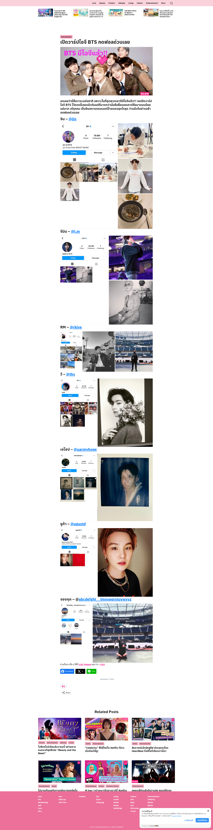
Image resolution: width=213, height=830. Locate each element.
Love (94, 3)
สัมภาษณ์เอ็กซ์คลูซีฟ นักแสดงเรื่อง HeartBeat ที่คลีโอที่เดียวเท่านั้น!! (150, 749)
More (163, 3)
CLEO (102, 664)
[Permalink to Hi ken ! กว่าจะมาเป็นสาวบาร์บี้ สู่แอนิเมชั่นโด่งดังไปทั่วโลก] (106, 771)
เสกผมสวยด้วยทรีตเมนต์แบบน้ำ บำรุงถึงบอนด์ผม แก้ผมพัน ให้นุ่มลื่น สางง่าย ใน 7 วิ (96, 14)
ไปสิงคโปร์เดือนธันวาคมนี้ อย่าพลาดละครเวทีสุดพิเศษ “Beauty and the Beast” (57, 750)
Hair (60, 796)
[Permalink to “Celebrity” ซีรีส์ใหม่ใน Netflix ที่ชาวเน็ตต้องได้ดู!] (106, 728)
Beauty (102, 3)
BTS (63, 686)
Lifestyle (121, 3)
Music (54, 786)
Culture (140, 3)
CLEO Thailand (84, 664)
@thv (70, 374)
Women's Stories (112, 786)
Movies (101, 786)
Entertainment (152, 3)
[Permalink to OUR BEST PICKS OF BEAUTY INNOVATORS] (115, 12)
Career (116, 799)
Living (130, 3)
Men (39, 811)
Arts (132, 799)
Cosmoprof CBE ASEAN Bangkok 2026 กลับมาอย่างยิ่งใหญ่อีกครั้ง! (61, 14)
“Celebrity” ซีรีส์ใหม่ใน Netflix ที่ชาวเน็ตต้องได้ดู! (104, 749)
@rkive (76, 327)
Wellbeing (117, 808)
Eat (97, 796)
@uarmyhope (85, 449)
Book (132, 802)
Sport (98, 799)
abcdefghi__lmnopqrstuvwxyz (105, 599)
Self (39, 805)
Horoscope (134, 808)
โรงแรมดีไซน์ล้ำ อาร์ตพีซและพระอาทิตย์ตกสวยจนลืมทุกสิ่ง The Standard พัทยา (167, 14)
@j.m (75, 231)
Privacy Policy (176, 816)
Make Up (62, 799)
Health (116, 802)
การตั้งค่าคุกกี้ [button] (188, 820)
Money (116, 805)
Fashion (111, 3)
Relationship (43, 802)
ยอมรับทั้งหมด (202, 820)
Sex (39, 799)
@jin (72, 118)
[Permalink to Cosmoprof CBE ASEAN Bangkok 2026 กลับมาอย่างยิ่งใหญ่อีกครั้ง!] (45, 12)
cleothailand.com (101, 827)
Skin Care (62, 802)
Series (88, 744)
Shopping (100, 802)
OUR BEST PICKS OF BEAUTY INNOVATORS (130, 13)
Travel (71, 743)
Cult (132, 805)
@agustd (78, 523)
